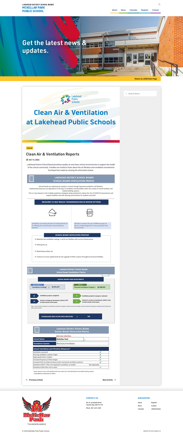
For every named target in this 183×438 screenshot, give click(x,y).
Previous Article (36, 380)
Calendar (133, 10)
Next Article (108, 380)
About (114, 10)
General (29, 148)
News (123, 10)
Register (144, 10)
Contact (155, 10)
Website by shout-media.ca (152, 431)
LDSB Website (156, 409)
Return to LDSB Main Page (146, 78)
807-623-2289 (96, 408)
